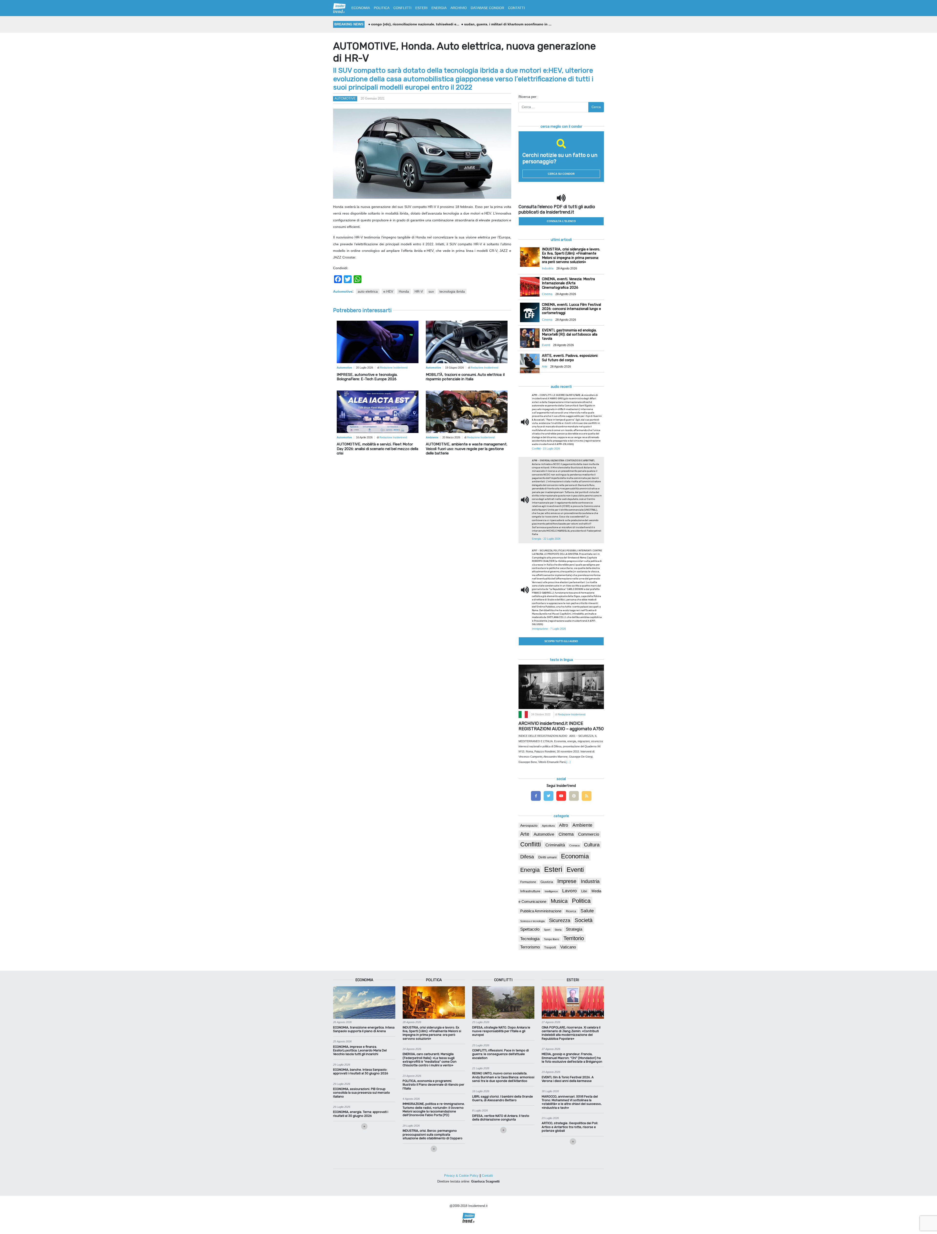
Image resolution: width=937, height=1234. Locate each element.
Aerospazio (529, 825)
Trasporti (550, 947)
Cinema (566, 834)
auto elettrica (368, 291)
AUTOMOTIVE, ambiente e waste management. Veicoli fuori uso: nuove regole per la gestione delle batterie (466, 448)
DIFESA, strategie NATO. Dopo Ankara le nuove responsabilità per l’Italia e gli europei (501, 1031)
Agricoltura (548, 825)
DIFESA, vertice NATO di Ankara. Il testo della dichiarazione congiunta (500, 1117)
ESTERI (421, 8)
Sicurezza (559, 920)
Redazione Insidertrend (393, 367)
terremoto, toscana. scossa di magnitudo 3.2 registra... (508, 24)
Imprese (566, 881)
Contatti (487, 1175)
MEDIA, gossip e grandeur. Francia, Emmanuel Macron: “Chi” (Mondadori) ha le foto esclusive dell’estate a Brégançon (572, 1057)
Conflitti (530, 844)
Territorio (573, 938)
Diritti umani (547, 857)
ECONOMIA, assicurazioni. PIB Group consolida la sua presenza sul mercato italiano (361, 1092)
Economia (575, 856)
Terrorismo (530, 947)
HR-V (419, 291)
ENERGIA (439, 8)
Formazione (528, 882)
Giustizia (546, 882)
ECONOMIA (360, 8)
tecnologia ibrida (452, 291)
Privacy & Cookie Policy (461, 1175)
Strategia (574, 929)
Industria (590, 881)
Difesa (527, 856)
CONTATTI (516, 8)
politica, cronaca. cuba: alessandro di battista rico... (414, 24)
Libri (584, 891)
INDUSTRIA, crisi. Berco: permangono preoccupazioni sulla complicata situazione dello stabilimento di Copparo (432, 1134)
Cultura (592, 844)
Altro (563, 825)
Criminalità (555, 845)
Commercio (588, 834)
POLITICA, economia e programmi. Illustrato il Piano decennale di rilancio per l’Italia (433, 1084)
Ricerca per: (528, 97)
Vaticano (568, 947)
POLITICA (381, 8)
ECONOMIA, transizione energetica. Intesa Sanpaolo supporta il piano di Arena (364, 1029)
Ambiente (582, 825)
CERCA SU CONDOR (561, 173)
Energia (530, 870)
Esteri (553, 869)
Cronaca (574, 845)
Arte (524, 834)
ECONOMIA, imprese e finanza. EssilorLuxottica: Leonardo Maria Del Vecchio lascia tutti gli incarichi (360, 1050)
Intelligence (551, 891)
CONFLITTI (402, 8)
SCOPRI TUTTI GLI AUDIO (561, 641)
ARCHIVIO (458, 8)
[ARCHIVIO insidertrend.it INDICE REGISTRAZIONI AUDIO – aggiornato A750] (561, 687)
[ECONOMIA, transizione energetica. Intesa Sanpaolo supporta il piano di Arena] (364, 1002)
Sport (547, 929)
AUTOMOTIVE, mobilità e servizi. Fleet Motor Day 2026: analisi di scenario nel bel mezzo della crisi (377, 448)
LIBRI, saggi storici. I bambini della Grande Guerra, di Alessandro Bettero (502, 1098)
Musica (559, 901)
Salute (587, 910)
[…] (568, 762)
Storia (558, 929)
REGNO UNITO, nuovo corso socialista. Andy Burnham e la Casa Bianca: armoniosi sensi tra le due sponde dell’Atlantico (503, 1077)
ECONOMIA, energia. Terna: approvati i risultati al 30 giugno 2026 (360, 1113)
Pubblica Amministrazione (540, 911)
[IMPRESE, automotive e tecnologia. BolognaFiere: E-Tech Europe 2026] (377, 342)
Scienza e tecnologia (532, 921)
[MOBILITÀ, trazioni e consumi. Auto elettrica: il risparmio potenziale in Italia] (467, 342)
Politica (581, 900)
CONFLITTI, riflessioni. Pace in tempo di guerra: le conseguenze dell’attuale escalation (500, 1054)
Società (583, 920)
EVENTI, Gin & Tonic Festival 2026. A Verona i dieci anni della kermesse (568, 1079)
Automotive (345, 98)
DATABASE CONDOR (487, 8)
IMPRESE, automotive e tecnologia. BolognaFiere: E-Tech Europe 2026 (367, 376)
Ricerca (571, 911)
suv (431, 291)
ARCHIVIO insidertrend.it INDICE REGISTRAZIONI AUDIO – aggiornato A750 (561, 726)
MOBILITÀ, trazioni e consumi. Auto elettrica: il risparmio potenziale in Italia (465, 376)
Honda (404, 291)
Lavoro (569, 890)
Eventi (575, 869)
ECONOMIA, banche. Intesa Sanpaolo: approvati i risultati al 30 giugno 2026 (360, 1071)
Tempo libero (551, 939)
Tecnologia (530, 938)
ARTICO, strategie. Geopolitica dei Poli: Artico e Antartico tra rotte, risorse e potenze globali (570, 1126)
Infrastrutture (530, 891)
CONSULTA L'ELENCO (561, 221)
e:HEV (388, 291)
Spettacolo (530, 929)
